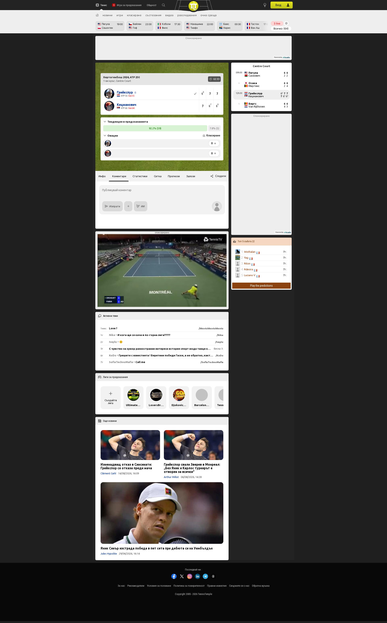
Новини (108, 15)
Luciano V (249, 275)
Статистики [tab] (140, 176)
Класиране (134, 15)
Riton (247, 263)
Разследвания (187, 15)
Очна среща (209, 15)
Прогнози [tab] (174, 176)
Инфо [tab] (102, 176)
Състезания (153, 15)
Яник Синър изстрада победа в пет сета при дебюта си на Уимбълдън (157, 548)
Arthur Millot (171, 477)
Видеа (169, 15)
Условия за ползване (159, 585)
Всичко (281, 28)
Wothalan (249, 251)
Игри (120, 15)
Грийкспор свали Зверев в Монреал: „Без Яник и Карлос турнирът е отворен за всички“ (192, 468)
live (277, 23)
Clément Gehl (108, 473)
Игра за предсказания (129, 5)
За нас (121, 585)
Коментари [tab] (119, 176)
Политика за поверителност (189, 585)
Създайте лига (111, 401)
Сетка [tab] (157, 176)
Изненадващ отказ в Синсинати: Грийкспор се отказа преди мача (126, 466)
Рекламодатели (135, 585)
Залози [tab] (190, 176)
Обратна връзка (260, 585)
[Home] (97, 15)
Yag (246, 257)
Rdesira (248, 269)
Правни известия (217, 585)
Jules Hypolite (109, 553)
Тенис (103, 5)
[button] (163, 5)
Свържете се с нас (239, 585)
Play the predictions (261, 285)
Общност (151, 5)
